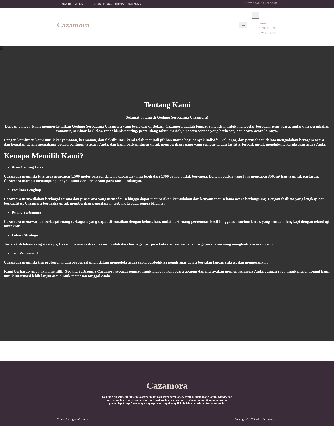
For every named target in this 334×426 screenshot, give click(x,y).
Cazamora (73, 25)
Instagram (253, 3)
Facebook (270, 3)
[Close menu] (255, 15)
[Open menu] (243, 25)
